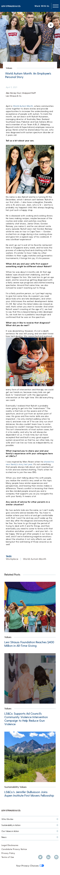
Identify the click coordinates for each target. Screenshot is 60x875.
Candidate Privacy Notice (14, 849)
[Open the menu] (55, 6)
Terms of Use (7, 857)
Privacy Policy (8, 853)
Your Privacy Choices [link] (27, 865)
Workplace (12, 558)
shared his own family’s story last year (30, 463)
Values (9, 68)
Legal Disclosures (9, 845)
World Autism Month (23, 106)
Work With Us (42, 6)
